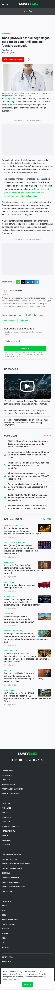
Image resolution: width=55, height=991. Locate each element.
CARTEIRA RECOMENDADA (12, 855)
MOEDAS (5, 929)
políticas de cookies (11, 979)
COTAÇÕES (6, 901)
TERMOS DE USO (8, 784)
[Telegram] (33, 760)
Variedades (9, 562)
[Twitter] (41, 760)
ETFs (4, 943)
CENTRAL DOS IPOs (9, 859)
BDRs (4, 915)
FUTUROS (5, 933)
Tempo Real (23, 321)
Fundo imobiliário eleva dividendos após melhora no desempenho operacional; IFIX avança (27, 487)
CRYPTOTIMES (7, 957)
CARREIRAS (6, 840)
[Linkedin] (25, 760)
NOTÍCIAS (6, 803)
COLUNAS (6, 873)
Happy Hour (9, 582)
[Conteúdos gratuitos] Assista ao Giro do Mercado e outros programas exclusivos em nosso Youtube (27, 402)
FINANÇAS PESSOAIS (10, 826)
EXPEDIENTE (7, 775)
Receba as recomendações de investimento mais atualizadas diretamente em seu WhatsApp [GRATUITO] (26, 422)
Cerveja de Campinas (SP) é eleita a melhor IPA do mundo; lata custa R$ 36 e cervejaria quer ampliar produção (23, 569)
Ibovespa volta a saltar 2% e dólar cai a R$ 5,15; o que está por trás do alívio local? (27, 507)
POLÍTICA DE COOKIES (10, 794)
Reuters (9, 50)
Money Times (9, 690)
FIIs (3, 910)
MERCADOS (6, 808)
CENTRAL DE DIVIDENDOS (12, 868)
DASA (28, 315)
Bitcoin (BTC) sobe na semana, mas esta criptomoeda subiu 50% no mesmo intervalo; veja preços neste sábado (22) (26, 638)
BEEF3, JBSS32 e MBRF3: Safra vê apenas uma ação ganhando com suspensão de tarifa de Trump (27, 498)
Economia (8, 614)
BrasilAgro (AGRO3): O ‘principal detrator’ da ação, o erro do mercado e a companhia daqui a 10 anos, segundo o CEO (23, 677)
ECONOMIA (6, 817)
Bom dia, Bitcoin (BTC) (13, 631)
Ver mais (47, 435)
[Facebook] (12, 760)
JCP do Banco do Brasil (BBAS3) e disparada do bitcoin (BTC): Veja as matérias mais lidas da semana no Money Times (27, 697)
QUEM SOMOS (7, 771)
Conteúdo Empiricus (13, 525)
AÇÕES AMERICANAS (10, 920)
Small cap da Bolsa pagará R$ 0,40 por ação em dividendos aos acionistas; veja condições (28, 465)
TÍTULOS (5, 947)
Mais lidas (10, 435)
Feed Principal (9, 321)
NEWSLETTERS (7, 891)
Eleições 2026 (9, 597)
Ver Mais (47, 519)
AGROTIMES (6, 962)
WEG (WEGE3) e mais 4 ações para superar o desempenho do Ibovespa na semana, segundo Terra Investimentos (21, 549)
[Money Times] (28, 4)
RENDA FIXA (6, 822)
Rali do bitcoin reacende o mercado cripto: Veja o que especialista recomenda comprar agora (22, 531)
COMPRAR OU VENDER (10, 878)
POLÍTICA (6, 836)
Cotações (27, 11)
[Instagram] (16, 760)
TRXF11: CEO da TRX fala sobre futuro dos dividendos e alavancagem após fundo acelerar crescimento (28, 444)
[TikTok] (37, 760)
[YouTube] (20, 760)
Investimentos (10, 651)
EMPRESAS (6, 813)
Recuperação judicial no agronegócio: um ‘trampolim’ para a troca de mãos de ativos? (19, 619)
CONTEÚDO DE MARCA (11, 882)
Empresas (6, 33)
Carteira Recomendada (14, 542)
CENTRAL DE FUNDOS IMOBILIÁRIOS (16, 864)
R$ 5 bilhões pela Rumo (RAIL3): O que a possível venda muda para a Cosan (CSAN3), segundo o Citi (29, 476)
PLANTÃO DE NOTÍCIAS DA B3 (13, 887)
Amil (21, 315)
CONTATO (6, 780)
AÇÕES (4, 906)
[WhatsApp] (29, 760)
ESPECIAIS (6, 845)
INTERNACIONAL (8, 831)
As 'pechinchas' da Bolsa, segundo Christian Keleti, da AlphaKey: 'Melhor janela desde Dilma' (28, 455)
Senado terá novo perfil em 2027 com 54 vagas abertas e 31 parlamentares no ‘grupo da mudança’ (22, 602)
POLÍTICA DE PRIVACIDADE (12, 789)
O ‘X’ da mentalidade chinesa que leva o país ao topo (19, 586)
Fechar (27, 984)
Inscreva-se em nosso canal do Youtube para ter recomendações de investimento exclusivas (25, 411)
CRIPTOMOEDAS (8, 924)
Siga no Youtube (15, 59)
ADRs (4, 938)
